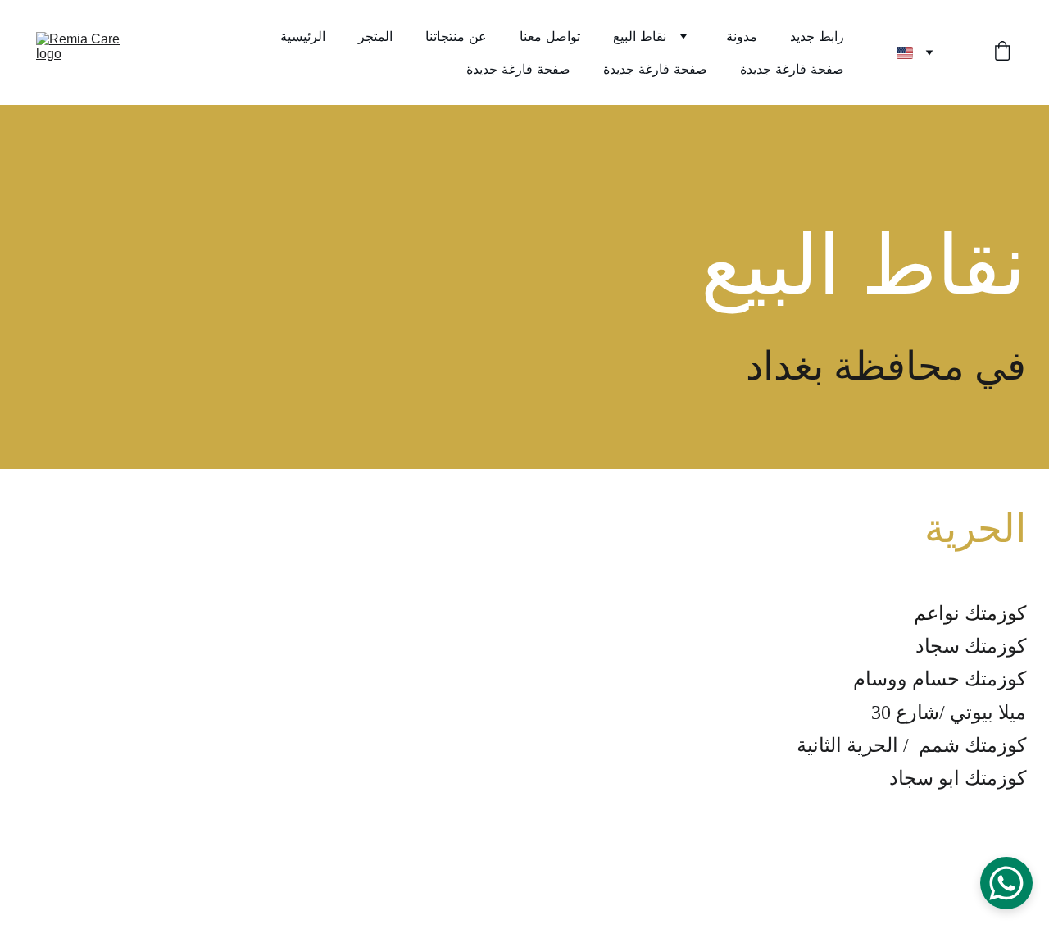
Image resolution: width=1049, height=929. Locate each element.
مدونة (741, 36)
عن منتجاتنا (456, 36)
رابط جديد (817, 36)
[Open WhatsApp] (1006, 883)
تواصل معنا (550, 36)
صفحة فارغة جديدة (518, 69)
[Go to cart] (1002, 52)
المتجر (375, 36)
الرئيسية (302, 36)
